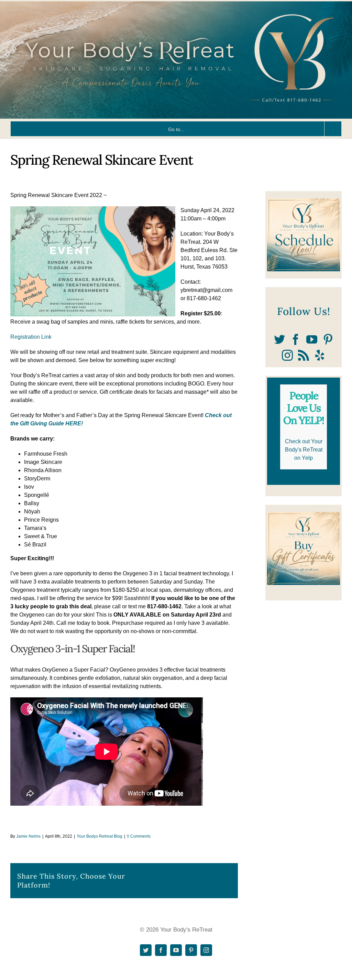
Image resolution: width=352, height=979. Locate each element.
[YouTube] (311, 339)
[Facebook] (295, 339)
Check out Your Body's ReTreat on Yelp (303, 449)
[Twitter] (279, 339)
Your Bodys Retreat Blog (99, 836)
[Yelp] (319, 355)
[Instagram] (287, 355)
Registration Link (31, 337)
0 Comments (139, 836)
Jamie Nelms (28, 836)
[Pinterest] (327, 339)
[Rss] (303, 355)
